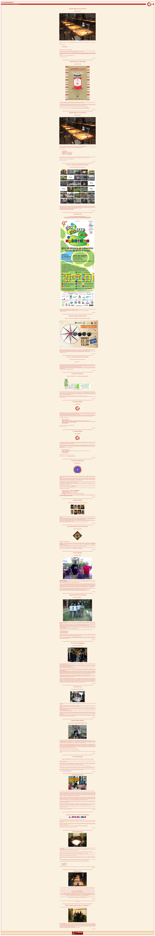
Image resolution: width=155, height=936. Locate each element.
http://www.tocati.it (70, 209)
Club (2, 4)
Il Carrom (5, 4)
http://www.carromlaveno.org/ (79, 493)
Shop (18, 4)
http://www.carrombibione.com (75, 490)
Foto (10, 4)
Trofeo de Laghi (83, 580)
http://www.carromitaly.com (71, 486)
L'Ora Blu (81, 318)
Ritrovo (8, 4)
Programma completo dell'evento (64, 541)
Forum (16, 4)
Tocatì (77, 703)
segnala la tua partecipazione (78, 548)
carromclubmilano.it (7, 2)
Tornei (13, 4)
